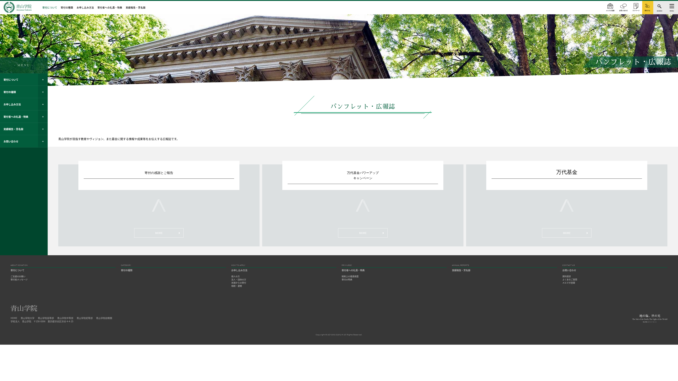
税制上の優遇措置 (350, 276)
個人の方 (235, 276)
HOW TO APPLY (238, 265)
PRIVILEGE (347, 265)
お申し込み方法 (85, 7)
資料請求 (566, 276)
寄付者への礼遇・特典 (109, 7)
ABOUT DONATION (19, 265)
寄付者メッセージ (19, 279)
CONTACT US (568, 265)
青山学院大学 (27, 318)
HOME (14, 318)
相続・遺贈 (236, 286)
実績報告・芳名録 (135, 7)
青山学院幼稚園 (104, 318)
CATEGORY (126, 265)
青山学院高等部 (46, 318)
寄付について (49, 7)
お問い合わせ (11, 141)
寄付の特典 (347, 279)
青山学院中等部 (65, 318)
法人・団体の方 (238, 279)
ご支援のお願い (18, 276)
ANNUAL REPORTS (460, 265)
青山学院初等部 (85, 318)
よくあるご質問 (569, 279)
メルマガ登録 (568, 282)
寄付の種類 (67, 7)
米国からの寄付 (238, 282)
